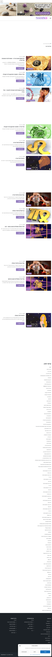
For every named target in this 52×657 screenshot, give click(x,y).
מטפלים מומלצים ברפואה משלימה (45, 523)
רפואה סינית (49, 601)
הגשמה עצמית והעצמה (47, 407)
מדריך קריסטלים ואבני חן (47, 458)
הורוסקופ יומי (49, 415)
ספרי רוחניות (49, 557)
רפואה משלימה (48, 599)
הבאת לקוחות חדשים (47, 405)
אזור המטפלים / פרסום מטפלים (45, 375)
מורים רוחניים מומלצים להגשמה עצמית (44, 466)
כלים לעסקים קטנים (47, 453)
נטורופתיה (49, 542)
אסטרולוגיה (49, 390)
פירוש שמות (49, 572)
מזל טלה (49, 489)
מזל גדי (50, 477)
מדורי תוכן (48, 627)
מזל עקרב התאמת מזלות (47, 504)
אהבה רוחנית (49, 369)
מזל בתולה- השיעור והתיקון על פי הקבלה (13, 74)
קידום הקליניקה (48, 589)
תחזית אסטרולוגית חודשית (46, 610)
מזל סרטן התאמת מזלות (47, 500)
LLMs (49, 642)
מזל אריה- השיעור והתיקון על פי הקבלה (14, 126)
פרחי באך (49, 576)
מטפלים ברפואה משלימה (28, 622)
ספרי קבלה (49, 555)
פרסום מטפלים (48, 578)
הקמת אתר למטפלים (47, 434)
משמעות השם (48, 538)
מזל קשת (49, 506)
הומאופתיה (49, 411)
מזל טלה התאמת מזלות (47, 491)
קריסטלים (49, 593)
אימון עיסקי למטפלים (47, 379)
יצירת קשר (48, 625)
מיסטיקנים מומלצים (48, 534)
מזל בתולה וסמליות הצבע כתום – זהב (14, 226)
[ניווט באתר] (50, 18)
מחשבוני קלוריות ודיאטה (47, 519)
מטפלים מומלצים (48, 521)
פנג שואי (49, 574)
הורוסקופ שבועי (48, 417)
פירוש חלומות (49, 565)
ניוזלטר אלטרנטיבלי (46, 629)
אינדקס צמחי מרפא (48, 384)
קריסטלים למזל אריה (18, 142)
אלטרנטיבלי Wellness (47, 386)
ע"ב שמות (49, 559)
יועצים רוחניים (30, 624)
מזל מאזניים (49, 494)
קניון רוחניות (13, 632)
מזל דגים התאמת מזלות (47, 483)
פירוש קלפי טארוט (48, 568)
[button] (20, 645)
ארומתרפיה (49, 396)
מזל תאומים (49, 515)
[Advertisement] (26, 112)
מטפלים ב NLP (30, 628)
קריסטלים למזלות (12, 630)
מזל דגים (49, 481)
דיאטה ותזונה (49, 401)
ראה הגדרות (24, 651)
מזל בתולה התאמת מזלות (46, 475)
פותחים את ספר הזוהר (47, 563)
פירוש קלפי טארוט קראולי (46, 570)
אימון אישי (49, 377)
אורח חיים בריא (48, 373)
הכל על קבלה (48, 432)
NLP (50, 367)
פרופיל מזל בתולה (19, 315)
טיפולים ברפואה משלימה (47, 447)
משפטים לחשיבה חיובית (11, 622)
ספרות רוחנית (48, 546)
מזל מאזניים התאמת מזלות (46, 496)
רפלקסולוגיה (49, 604)
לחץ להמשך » (20, 68)
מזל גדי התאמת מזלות (47, 479)
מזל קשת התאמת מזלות (47, 508)
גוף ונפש (49, 398)
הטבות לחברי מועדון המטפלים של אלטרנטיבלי (43, 426)
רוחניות (50, 595)
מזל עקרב (49, 502)
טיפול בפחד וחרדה (48, 445)
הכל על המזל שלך (48, 430)
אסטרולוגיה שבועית (48, 394)
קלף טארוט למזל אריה (18, 195)
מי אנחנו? (48, 621)
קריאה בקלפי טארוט (47, 591)
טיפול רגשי (31, 626)
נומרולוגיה (49, 540)
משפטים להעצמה (12, 624)
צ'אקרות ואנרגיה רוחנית (47, 580)
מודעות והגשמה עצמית (47, 462)
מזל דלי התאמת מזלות (47, 487)
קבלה (45, 651)
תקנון (31, 654)
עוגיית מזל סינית (12, 626)
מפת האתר (48, 631)
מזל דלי (50, 485)
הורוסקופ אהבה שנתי (47, 413)
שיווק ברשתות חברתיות (47, 606)
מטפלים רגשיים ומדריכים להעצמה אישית (44, 525)
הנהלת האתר (21, 56)
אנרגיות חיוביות (48, 388)
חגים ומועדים (49, 441)
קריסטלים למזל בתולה (18, 210)
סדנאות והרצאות (48, 544)
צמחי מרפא (49, 582)
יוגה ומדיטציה (49, 449)
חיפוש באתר (48, 623)
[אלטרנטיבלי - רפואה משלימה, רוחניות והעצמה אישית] (42, 18)
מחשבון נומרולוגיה (12, 628)
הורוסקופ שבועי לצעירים (47, 420)
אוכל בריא (49, 371)
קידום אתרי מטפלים (47, 587)
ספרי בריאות (49, 549)
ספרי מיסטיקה (48, 551)
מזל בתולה (49, 472)
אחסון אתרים (48, 640)
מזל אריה (49, 468)
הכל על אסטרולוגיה (47, 428)
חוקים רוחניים (49, 443)
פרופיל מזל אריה (20, 158)
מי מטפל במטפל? (48, 527)
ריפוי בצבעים (49, 597)
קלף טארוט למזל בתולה (18, 263)
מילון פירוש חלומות (48, 530)
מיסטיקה (49, 532)
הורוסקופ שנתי (48, 422)
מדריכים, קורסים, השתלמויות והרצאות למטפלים (43, 460)
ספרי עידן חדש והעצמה (47, 553)
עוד (32, 630)
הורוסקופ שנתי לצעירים (47, 424)
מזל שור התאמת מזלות (47, 513)
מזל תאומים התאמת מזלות (46, 517)
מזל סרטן (49, 498)
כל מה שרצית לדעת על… (47, 451)
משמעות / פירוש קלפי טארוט (46, 536)
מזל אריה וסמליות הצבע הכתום (16, 279)
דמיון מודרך (49, 403)
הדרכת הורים (49, 409)
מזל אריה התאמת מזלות (47, 470)
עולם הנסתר (49, 561)
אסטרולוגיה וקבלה (48, 392)
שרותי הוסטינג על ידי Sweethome (7, 654)
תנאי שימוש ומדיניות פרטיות (36, 654)
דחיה (35, 651)
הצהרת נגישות (47, 638)
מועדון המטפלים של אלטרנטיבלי (45, 464)
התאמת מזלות (48, 439)
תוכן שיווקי (49, 608)
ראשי (49, 43)
